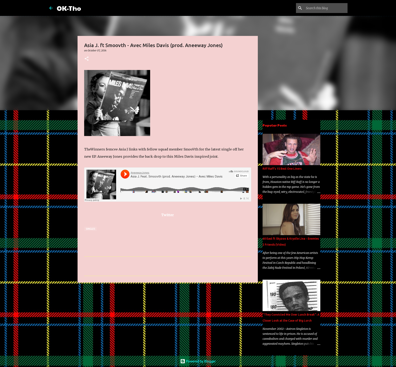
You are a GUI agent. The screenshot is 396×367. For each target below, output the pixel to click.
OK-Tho (69, 8)
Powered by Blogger (200, 361)
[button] (86, 59)
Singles (90, 228)
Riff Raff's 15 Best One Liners (282, 168)
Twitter (167, 215)
